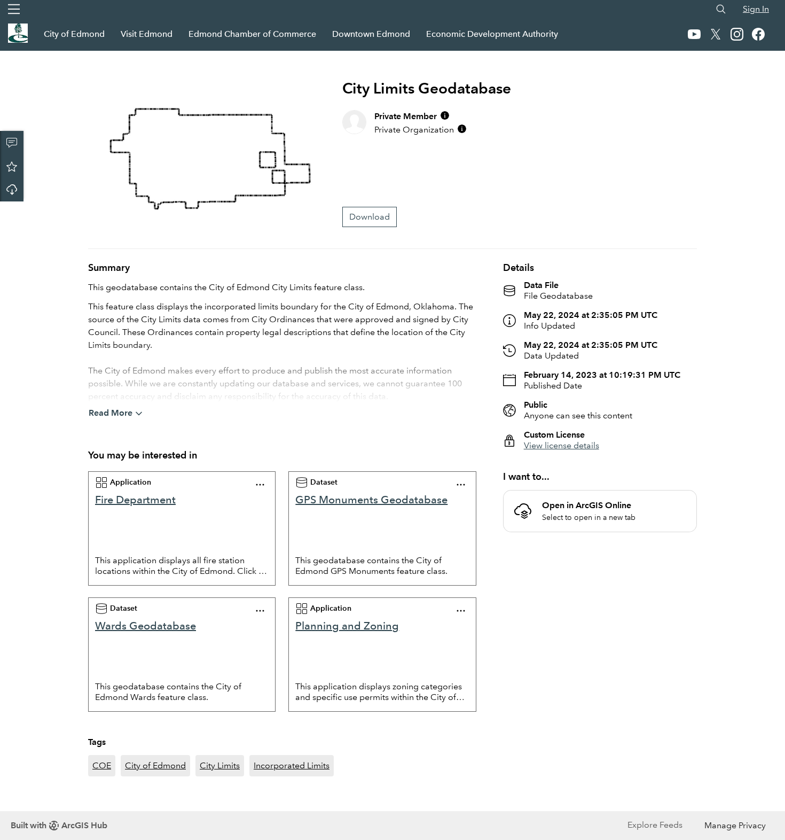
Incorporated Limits (291, 765)
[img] (444, 115)
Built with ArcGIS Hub (59, 825)
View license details (561, 445)
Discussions (11, 142)
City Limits (220, 765)
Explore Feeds (654, 825)
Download (11, 189)
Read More (110, 413)
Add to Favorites (11, 166)
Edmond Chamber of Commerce (252, 34)
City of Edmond (74, 34)
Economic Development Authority (492, 34)
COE (101, 765)
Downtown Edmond (371, 34)
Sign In (756, 9)
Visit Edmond (146, 34)
